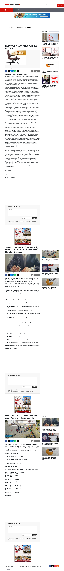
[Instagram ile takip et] (55, 566)
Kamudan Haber (34, 4)
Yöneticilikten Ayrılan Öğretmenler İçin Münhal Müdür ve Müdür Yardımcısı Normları (31, 10)
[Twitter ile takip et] (52, 566)
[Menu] (59, 5)
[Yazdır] (32, 71)
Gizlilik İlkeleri (34, 566)
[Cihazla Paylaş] (18, 71)
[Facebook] (6, 71)
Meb (40, 4)
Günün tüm (55, 9)
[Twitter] (9, 71)
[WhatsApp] (15, 71)
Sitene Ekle (39, 566)
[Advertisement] (22, 37)
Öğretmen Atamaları (50, 4)
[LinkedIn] (13, 71)
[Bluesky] (11, 71)
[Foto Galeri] (58, 0)
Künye (26, 566)
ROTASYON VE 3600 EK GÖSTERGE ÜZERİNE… (24, 27)
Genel (43, 4)
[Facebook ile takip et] (50, 566)
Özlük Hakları (13, 27)
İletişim (29, 566)
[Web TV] (55, 0)
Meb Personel (27, 4)
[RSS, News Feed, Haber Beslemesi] (57, 566)
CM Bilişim (8, 569)
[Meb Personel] (13, 4)
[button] (35, 71)
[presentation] (9, 10)
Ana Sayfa (8, 27)
